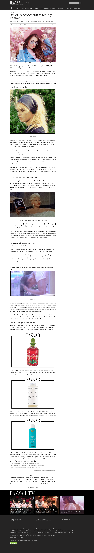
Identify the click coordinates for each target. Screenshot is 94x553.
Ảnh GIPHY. (44, 220)
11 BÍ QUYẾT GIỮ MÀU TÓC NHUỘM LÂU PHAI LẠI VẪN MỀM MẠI (25, 463)
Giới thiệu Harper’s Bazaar (16, 519)
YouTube (28, 3)
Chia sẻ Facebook (55, 25)
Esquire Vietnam (66, 519)
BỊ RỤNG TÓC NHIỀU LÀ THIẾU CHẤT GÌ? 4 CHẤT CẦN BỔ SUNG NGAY (26, 468)
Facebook (24, 3)
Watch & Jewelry (27, 8)
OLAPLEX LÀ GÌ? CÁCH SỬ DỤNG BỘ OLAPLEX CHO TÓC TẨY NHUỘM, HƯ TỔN (28, 465)
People (53, 8)
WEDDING (68, 8)
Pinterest (53, 25)
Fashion (17, 8)
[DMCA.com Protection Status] (13, 543)
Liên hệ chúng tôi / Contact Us (43, 520)
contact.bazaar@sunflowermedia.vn (21, 539)
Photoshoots (45, 8)
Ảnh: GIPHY (33, 136)
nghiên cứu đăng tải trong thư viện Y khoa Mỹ (24, 140)
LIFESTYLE (60, 8)
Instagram (26, 3)
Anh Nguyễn (17, 25)
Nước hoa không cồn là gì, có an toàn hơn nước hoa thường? (32, 479)
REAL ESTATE (76, 8)
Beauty (36, 8)
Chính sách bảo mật (41, 519)
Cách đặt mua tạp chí (15, 520)
